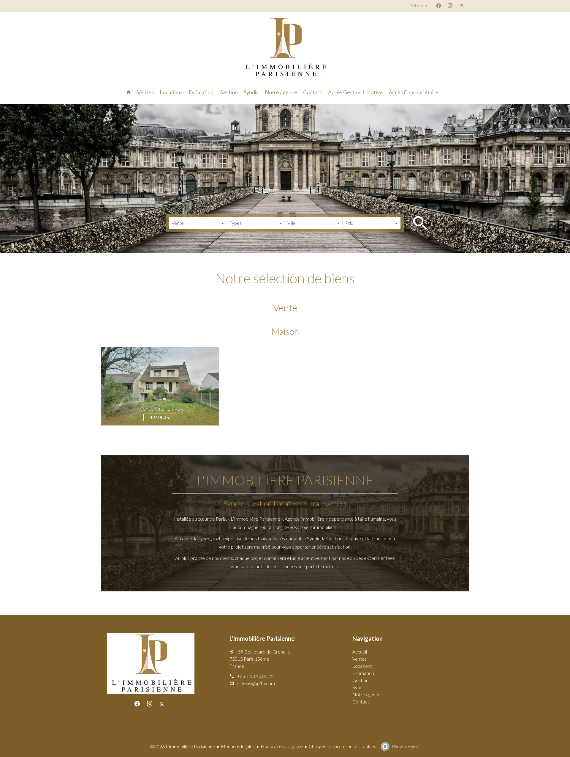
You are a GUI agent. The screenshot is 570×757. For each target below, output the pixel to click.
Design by (406, 746)
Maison (285, 331)
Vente (285, 307)
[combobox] (198, 223)
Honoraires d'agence (282, 746)
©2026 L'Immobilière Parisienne (182, 746)
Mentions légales (238, 746)
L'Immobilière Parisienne (261, 638)
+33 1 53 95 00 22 (255, 676)
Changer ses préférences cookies (342, 746)
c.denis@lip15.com (256, 683)
